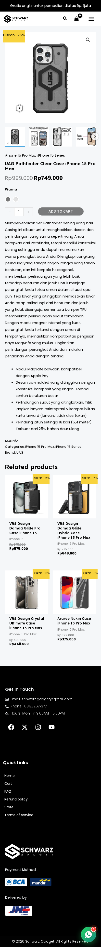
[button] (65, 19)
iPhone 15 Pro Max (20, 155)
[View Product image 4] (86, 137)
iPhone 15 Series (51, 155)
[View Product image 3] (62, 137)
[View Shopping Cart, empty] (76, 19)
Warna (11, 189)
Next (95, 136)
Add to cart (61, 211)
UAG (19, 452)
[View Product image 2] (39, 137)
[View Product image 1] (15, 137)
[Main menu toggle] (91, 19)
